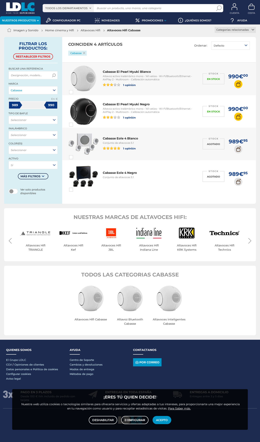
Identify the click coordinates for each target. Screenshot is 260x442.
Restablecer (33, 56)
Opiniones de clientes (29, 364)
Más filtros (30, 176)
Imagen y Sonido (25, 30)
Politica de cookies (45, 369)
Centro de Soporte (82, 359)
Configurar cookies (18, 374)
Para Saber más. (179, 408)
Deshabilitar (103, 420)
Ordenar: (200, 45)
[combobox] (68, 8)
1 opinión (129, 84)
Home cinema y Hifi (59, 30)
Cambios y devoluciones (86, 364)
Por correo (149, 362)
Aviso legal (13, 378)
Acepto (162, 420)
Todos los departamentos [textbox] (66, 8)
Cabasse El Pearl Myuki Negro (126, 104)
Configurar (135, 420)
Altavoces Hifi (90, 30)
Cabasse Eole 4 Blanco (120, 138)
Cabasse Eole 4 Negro (120, 173)
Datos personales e (19, 369)
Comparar (78, 92)
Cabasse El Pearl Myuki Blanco (127, 72)
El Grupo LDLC (16, 359)
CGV (9, 364)
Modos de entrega (82, 369)
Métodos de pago (81, 374)
